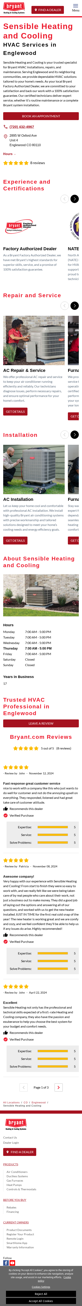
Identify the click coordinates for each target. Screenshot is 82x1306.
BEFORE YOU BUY (14, 1200)
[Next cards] (74, 199)
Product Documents (19, 1230)
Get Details (15, 411)
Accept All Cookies (41, 1301)
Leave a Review (41, 723)
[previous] (24, 1087)
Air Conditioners (17, 1171)
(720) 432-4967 (22, 126)
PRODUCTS (10, 1164)
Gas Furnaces (15, 1180)
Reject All (41, 1294)
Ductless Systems (17, 1176)
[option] (34, 246)
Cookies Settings (41, 1287)
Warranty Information (20, 1247)
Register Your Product (20, 1234)
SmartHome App (17, 1243)
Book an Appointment (41, 116)
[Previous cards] (65, 199)
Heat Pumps (14, 1185)
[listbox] (41, 246)
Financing (13, 1211)
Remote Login (15, 1238)
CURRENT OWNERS (16, 1222)
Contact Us (10, 1137)
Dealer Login (11, 1142)
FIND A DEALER (49, 10)
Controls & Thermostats (21, 1189)
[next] (59, 1087)
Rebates (11, 1207)
